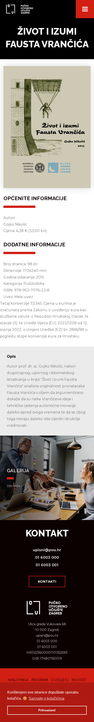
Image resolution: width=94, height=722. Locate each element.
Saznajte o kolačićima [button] (46, 698)
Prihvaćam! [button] (47, 710)
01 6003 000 (47, 557)
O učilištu (60, 680)
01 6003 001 (47, 565)
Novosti (79, 680)
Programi (39, 680)
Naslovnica (18, 680)
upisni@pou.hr (47, 550)
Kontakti (47, 581)
